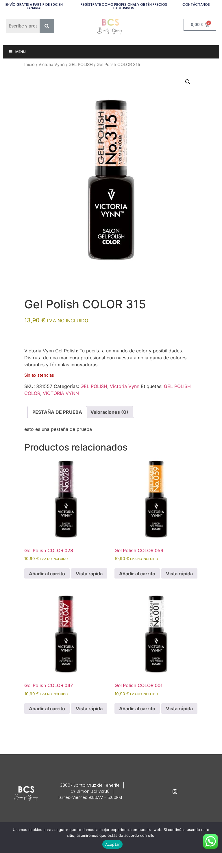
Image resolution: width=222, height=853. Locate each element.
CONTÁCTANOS (196, 4)
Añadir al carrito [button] (47, 573)
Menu (20, 52)
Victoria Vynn (51, 64)
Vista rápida (89, 573)
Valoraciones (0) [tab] (109, 412)
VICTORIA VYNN (61, 393)
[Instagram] (174, 791)
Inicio (29, 64)
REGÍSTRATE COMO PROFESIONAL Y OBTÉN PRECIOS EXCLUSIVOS (124, 6)
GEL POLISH (81, 64)
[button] (188, 82)
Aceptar (112, 844)
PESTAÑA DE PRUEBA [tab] (57, 412)
